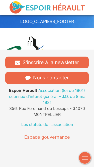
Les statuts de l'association (47, 124)
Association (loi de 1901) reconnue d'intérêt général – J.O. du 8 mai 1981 (47, 96)
